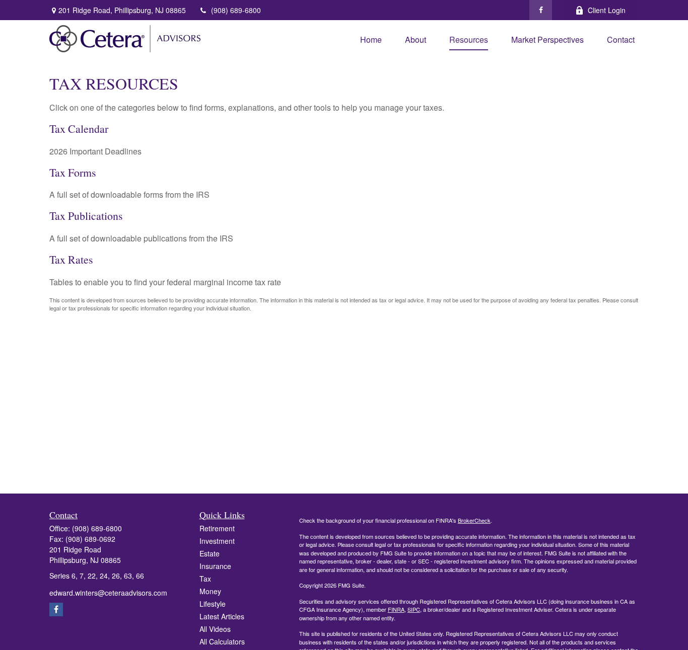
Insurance (215, 566)
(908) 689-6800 (236, 10)
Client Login (607, 10)
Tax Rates (71, 259)
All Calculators (222, 641)
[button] (371, 38)
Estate (209, 553)
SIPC (413, 609)
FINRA (396, 609)
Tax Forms (72, 172)
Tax (205, 579)
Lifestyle (212, 604)
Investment (217, 541)
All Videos (215, 629)
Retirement (217, 528)
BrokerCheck (474, 520)
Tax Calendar (78, 128)
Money (210, 591)
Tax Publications (86, 215)
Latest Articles (221, 616)
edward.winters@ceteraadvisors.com (108, 593)
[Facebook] (540, 10)
